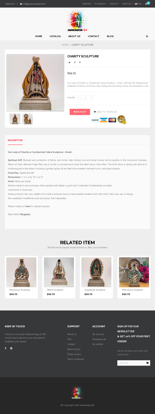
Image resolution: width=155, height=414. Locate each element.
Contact (71, 344)
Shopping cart (99, 339)
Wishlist (113, 4)
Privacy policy (74, 354)
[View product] (32, 278)
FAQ (69, 339)
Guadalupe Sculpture (94, 290)
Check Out (127, 4)
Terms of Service (75, 359)
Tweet (69, 62)
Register (86, 4)
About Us (71, 334)
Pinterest (80, 62)
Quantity (71, 97)
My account (98, 334)
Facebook (75, 62)
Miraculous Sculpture (19, 290)
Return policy (74, 349)
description (15, 140)
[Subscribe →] (147, 363)
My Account (100, 4)
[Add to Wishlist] (32, 272)
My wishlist (97, 344)
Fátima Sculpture (55, 290)
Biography (25, 214)
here (28, 206)
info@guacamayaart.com (34, 4)
